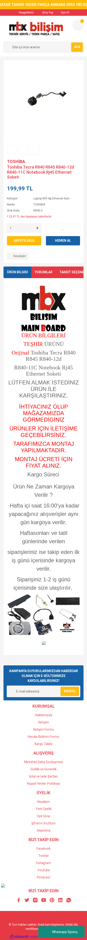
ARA (77, 47)
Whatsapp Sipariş (64, 932)
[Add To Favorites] (63, 228)
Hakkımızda (43, 715)
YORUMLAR (43, 272)
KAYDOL (70, 691)
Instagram (43, 863)
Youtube (43, 870)
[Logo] (36, 28)
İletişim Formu (43, 729)
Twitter (43, 856)
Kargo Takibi (43, 744)
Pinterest (43, 877)
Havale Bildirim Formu (43, 736)
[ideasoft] (19, 936)
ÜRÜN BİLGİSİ (17, 272)
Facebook (43, 848)
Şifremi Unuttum (43, 823)
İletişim (43, 722)
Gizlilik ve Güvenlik (43, 769)
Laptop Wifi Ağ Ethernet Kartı (51, 198)
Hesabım (43, 801)
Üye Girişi (43, 816)
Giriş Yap (47, 12)
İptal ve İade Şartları (43, 776)
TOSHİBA (16, 161)
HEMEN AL (63, 240)
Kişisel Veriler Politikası (43, 783)
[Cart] (78, 25)
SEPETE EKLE (24, 240)
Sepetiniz (44, 830)
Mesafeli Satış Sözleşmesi (43, 762)
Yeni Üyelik (44, 809)
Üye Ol (64, 12)
